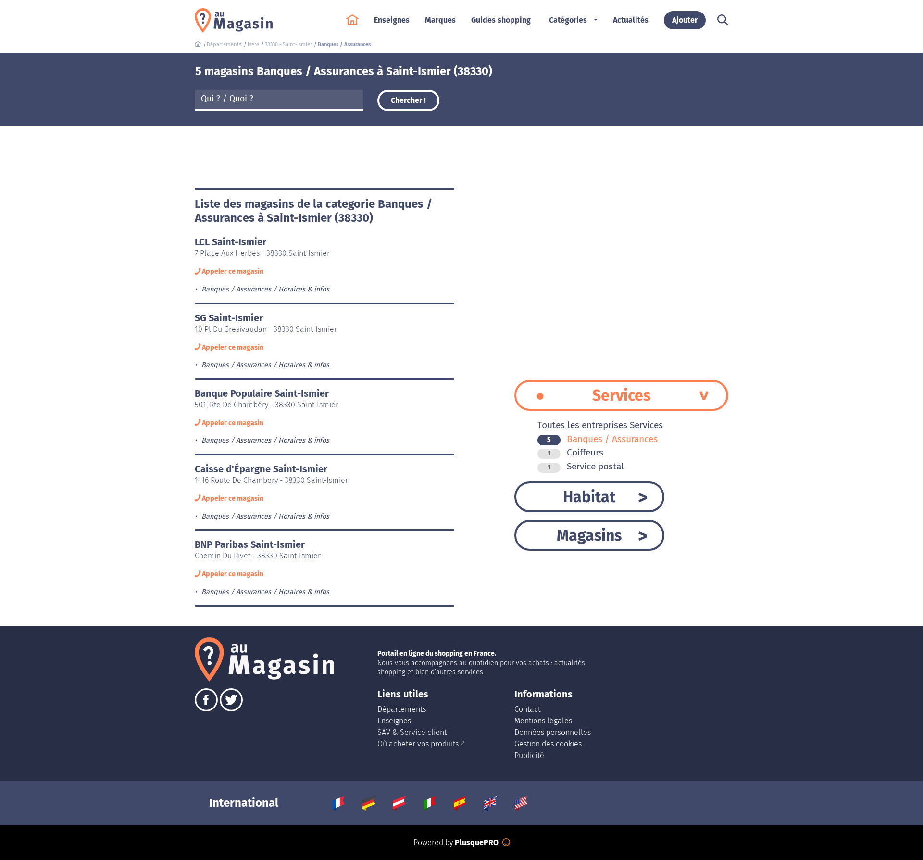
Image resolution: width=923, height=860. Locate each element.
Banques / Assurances (602, 438)
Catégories (568, 20)
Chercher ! (408, 100)
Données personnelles (552, 732)
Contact (527, 709)
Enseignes (394, 720)
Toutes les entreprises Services (600, 424)
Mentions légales (543, 720)
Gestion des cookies (548, 743)
